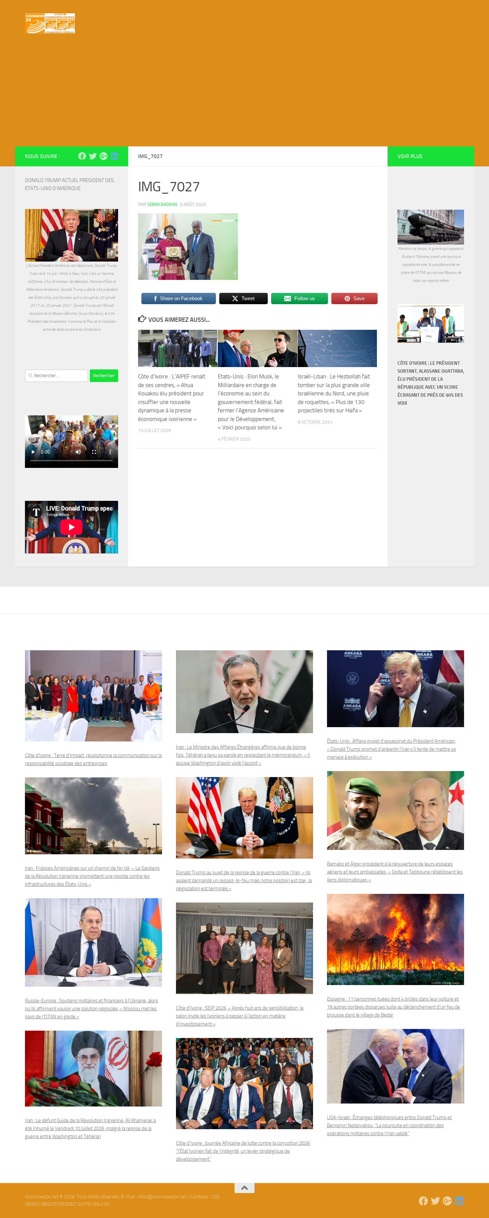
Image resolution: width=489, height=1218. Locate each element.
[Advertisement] (244, 96)
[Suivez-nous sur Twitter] (93, 156)
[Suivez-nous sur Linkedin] (114, 156)
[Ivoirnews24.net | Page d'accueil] (50, 23)
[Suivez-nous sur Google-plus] (103, 156)
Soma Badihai (162, 204)
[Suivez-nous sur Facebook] (82, 156)
